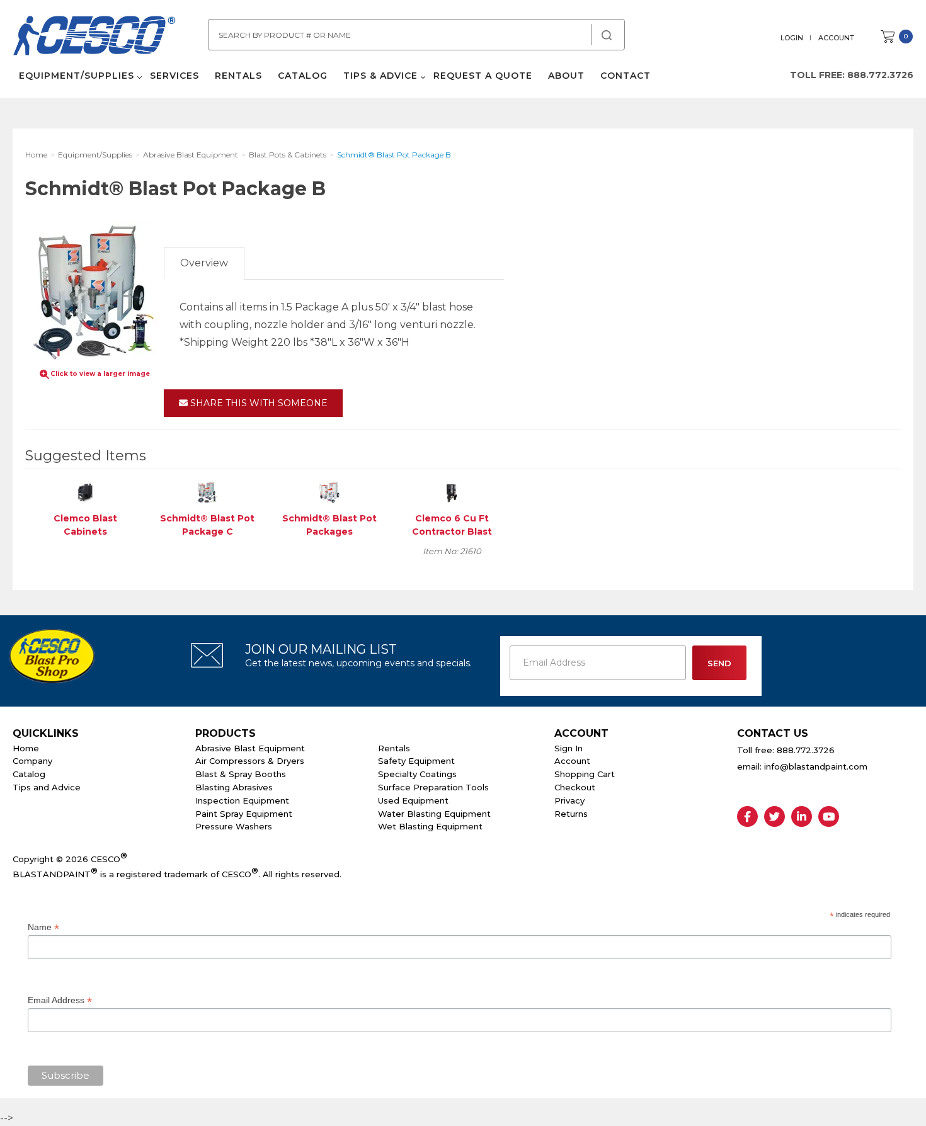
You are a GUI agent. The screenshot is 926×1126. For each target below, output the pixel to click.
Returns (571, 814)
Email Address (60, 1000)
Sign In (568, 748)
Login (791, 37)
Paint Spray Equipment (243, 814)
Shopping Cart (584, 774)
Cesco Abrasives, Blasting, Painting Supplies (94, 37)
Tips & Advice (380, 75)
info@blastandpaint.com (815, 766)
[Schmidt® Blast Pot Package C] (207, 492)
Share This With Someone (258, 403)
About (566, 75)
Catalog (303, 75)
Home (26, 748)
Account (836, 37)
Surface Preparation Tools (433, 787)
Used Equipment (413, 800)
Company (32, 761)
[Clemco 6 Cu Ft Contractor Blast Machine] (451, 492)
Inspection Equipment (242, 800)
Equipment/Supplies (76, 75)
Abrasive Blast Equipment (250, 748)
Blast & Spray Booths (240, 774)
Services (174, 75)
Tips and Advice (47, 787)
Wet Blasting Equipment (430, 826)
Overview (204, 263)
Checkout (574, 787)
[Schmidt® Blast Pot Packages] (329, 492)
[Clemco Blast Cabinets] (85, 492)
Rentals (238, 75)
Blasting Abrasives (234, 787)
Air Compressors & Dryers (249, 761)
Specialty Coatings (417, 774)
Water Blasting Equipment (434, 814)
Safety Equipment (416, 761)
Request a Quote (482, 75)
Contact (625, 75)
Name (43, 927)
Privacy (569, 800)
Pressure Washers (233, 826)
